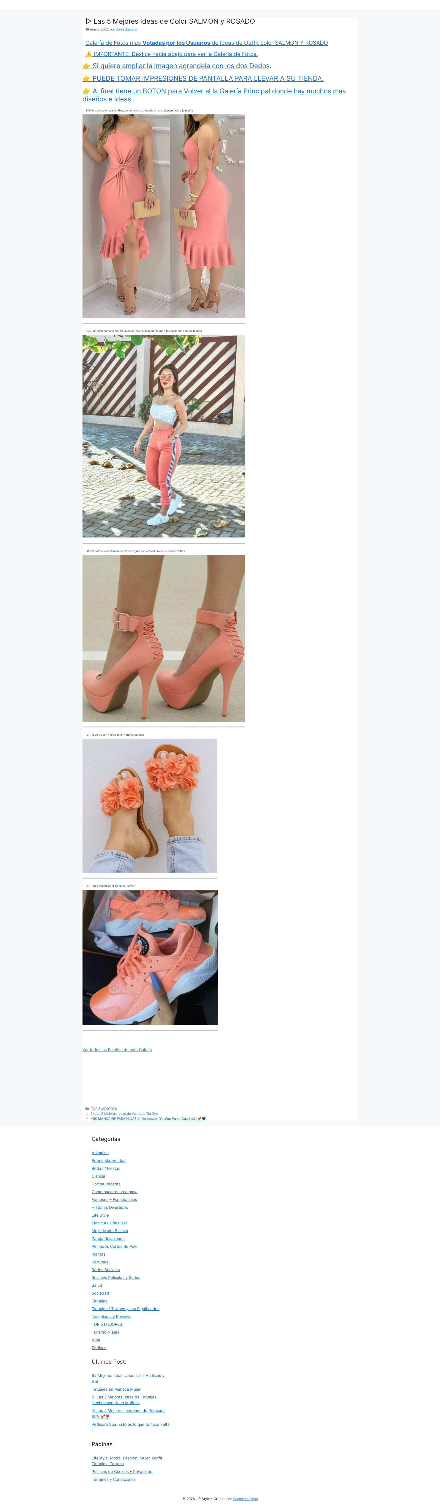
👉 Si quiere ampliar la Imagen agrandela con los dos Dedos (176, 66)
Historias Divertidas (110, 1207)
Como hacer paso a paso (115, 1192)
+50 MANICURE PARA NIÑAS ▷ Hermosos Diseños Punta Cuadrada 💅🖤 (148, 1118)
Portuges (100, 1262)
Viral (96, 1340)
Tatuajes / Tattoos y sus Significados (126, 1308)
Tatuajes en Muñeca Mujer (116, 1389)
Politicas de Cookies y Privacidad (122, 1471)
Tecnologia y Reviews (111, 1316)
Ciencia (98, 1176)
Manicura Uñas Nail (110, 1223)
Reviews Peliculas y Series (116, 1277)
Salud (97, 1285)
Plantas (98, 1254)
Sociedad (100, 1293)
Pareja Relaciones (108, 1238)
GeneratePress (245, 1499)
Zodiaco (99, 1347)
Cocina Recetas (106, 1184)
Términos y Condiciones (114, 1479)
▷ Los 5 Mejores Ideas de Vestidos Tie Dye (124, 1113)
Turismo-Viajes (105, 1332)
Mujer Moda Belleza (110, 1231)
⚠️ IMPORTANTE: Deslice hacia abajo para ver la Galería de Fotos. (171, 54)
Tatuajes (99, 1301)
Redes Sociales (106, 1269)
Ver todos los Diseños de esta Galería (117, 1049)
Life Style (100, 1215)
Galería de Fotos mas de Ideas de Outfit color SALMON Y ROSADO (206, 42)
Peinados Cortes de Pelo (115, 1246)
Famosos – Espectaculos (114, 1199)
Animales (100, 1153)
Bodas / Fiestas (106, 1168)
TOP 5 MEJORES (104, 1109)
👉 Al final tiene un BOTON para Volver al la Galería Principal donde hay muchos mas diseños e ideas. (214, 95)
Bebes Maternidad (109, 1160)
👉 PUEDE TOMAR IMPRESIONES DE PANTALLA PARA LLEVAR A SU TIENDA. (203, 78)
